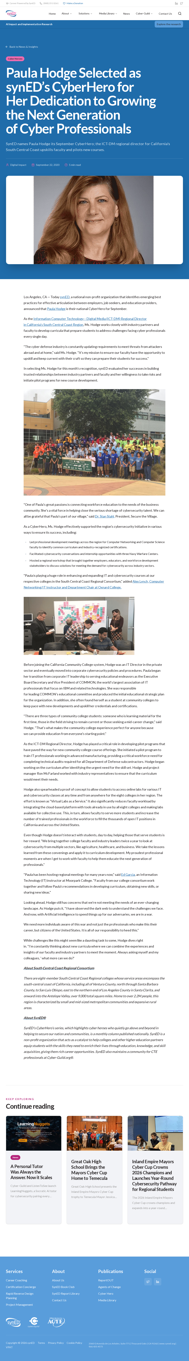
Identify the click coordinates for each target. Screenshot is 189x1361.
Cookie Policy (74, 1342)
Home (52, 13)
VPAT (9, 1347)
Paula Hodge (56, 309)
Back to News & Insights (24, 46)
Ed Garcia (128, 874)
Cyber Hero (105, 1293)
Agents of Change (109, 1287)
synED (65, 297)
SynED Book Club (63, 1287)
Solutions (84, 13)
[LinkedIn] (157, 1281)
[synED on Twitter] (181, 3)
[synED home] (11, 13)
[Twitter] (148, 1281)
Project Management (19, 1304)
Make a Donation (75, 3)
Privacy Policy (56, 1342)
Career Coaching (16, 1280)
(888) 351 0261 (51, 3)
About (65, 13)
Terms (41, 1342)
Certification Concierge (21, 1287)
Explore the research (169, 24)
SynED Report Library (66, 1293)
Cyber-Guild (143, 13)
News (126, 13)
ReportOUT (106, 1280)
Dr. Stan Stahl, (105, 516)
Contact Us (165, 13)
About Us (58, 1280)
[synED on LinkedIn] (176, 3)
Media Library (106, 13)
